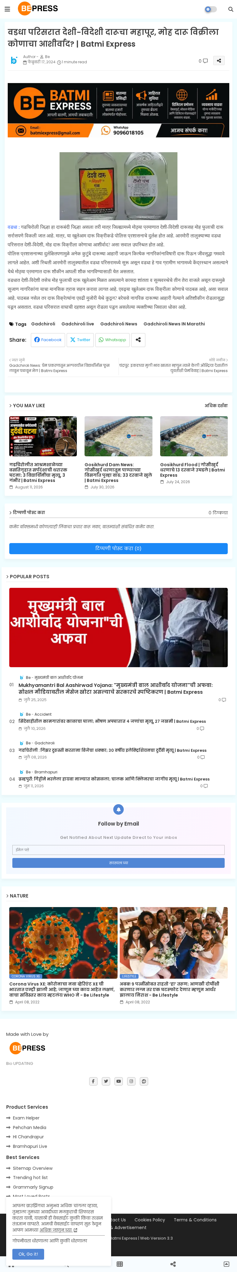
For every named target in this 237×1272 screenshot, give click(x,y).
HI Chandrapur (28, 1137)
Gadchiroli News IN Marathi (174, 324)
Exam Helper (26, 1118)
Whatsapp (115, 340)
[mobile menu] (7, 9)
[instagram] (131, 1081)
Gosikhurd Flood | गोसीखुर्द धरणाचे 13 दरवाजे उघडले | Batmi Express (192, 470)
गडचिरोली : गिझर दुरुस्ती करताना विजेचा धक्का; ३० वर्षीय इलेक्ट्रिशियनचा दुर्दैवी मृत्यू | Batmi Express (112, 750)
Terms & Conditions (195, 1220)
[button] (231, 9)
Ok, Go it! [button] (28, 1254)
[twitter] (106, 1081)
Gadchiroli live (77, 324)
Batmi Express (123, 1238)
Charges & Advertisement (118, 1228)
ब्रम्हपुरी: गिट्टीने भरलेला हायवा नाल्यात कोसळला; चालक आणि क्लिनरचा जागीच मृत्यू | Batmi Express (114, 779)
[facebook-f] (93, 1081)
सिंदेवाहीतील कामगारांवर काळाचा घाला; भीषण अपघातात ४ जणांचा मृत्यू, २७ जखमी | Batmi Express (112, 721)
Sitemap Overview (32, 1168)
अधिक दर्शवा (216, 406)
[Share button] (138, 340)
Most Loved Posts (31, 1196)
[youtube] (118, 1081)
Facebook (51, 340)
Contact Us (114, 1220)
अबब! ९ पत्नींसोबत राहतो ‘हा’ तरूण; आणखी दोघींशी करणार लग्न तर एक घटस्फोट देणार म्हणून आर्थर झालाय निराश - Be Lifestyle (169, 989)
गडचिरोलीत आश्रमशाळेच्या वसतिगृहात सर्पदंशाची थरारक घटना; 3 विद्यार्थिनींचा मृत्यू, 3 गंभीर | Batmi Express (38, 472)
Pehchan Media (29, 1127)
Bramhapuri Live (30, 1146)
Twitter (83, 340)
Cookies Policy (150, 1220)
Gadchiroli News (118, 324)
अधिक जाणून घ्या (56, 1230)
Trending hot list (30, 1177)
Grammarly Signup (33, 1187)
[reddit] (144, 1081)
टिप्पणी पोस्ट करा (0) (118, 548)
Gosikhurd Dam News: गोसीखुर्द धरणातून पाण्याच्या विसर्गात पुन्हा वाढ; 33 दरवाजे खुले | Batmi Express (118, 472)
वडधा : (14, 227)
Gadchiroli (43, 324)
